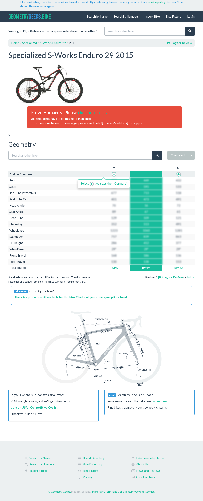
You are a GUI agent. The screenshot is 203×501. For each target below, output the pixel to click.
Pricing (87, 477)
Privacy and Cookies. (143, 491)
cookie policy (156, 2)
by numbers (159, 401)
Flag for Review (181, 43)
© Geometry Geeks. (59, 491)
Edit (190, 277)
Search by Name (97, 16)
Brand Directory (93, 458)
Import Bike (152, 16)
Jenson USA (19, 407)
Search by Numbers (126, 16)
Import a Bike (38, 470)
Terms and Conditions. (118, 491)
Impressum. (98, 491)
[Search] (190, 31)
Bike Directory (92, 464)
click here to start (95, 112)
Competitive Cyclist (44, 407)
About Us (142, 464)
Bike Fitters (173, 16)
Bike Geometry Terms (150, 458)
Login (191, 16)
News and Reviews (148, 470)
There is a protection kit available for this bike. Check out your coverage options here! (70, 297)
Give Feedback (145, 477)
